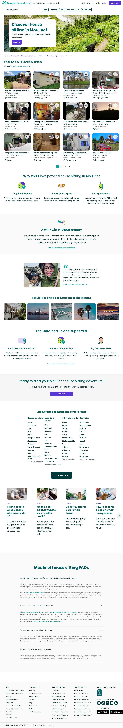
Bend (64, 444)
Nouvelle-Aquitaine (54, 56)
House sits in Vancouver (82, 712)
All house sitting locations (83, 715)
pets (8, 503)
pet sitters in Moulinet (21, 66)
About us (32, 690)
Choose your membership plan (30, 612)
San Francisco (67, 438)
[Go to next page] (69, 166)
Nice (46, 434)
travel (68, 503)
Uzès (46, 440)
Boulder (65, 453)
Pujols (30, 453)
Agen (29, 428)
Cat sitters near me (58, 693)
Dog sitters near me (58, 696)
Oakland (65, 447)
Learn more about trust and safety (60, 364)
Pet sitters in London (58, 700)
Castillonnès (32, 425)
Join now (16, 42)
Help (98, 3)
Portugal (83, 453)
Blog (30, 703)
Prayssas (31, 450)
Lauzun (30, 422)
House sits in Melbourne (82, 709)
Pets (61, 10)
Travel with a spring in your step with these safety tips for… (75, 523)
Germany (83, 438)
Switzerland (84, 450)
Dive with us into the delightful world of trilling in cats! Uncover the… (16, 526)
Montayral (31, 444)
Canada (82, 432)
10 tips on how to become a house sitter (47, 621)
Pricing (8, 696)
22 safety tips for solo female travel (76, 510)
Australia (83, 428)
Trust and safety (12, 700)
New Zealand (84, 447)
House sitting (78, 690)
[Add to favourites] (27, 74)
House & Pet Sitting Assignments (23, 56)
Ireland (82, 441)
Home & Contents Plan (14, 706)
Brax (29, 432)
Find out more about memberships (61, 248)
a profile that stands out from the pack (63, 612)
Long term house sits (81, 693)
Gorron (47, 452)
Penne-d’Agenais (34, 447)
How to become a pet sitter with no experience (105, 510)
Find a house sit (53, 3)
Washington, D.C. (68, 441)
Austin (64, 435)
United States (85, 422)
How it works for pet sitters (15, 693)
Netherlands (84, 456)
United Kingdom (85, 425)
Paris (47, 425)
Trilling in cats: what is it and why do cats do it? (16, 511)
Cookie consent (11, 717)
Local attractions (73, 10)
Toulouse (48, 431)
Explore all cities (61, 475)
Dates (45, 10)
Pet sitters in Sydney (58, 709)
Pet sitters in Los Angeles (60, 706)
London (65, 422)
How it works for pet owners (15, 690)
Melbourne (66, 450)
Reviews (9, 714)
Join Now (114, 3)
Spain (82, 444)
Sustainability (33, 696)
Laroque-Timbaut (34, 438)
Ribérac (47, 455)
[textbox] (20, 9)
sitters (39, 503)
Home (6, 56)
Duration (54, 10)
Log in (104, 3)
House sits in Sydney (81, 706)
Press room (33, 706)
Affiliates (32, 709)
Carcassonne (50, 461)
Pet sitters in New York (59, 703)
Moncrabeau (32, 441)
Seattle (65, 428)
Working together (35, 712)
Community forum (35, 693)
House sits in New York (81, 700)
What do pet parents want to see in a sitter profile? (46, 511)
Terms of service (39, 725)
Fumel (30, 435)
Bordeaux (48, 428)
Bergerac (48, 444)
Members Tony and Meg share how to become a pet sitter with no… (105, 523)
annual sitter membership (35, 593)
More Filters (86, 10)
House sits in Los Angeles (82, 703)
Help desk (9, 703)
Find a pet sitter (39, 3)
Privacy (51, 725)
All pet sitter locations (59, 718)
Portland (65, 432)
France (41, 56)
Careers (31, 700)
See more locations (35, 462)
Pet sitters (55, 690)
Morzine (48, 437)
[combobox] (20, 9)
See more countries (87, 459)
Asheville (65, 456)
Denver (64, 425)
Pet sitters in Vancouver (60, 715)
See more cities (68, 459)
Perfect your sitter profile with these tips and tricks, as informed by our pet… (45, 527)
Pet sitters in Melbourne (60, 712)
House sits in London (81, 696)
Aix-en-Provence (51, 458)
